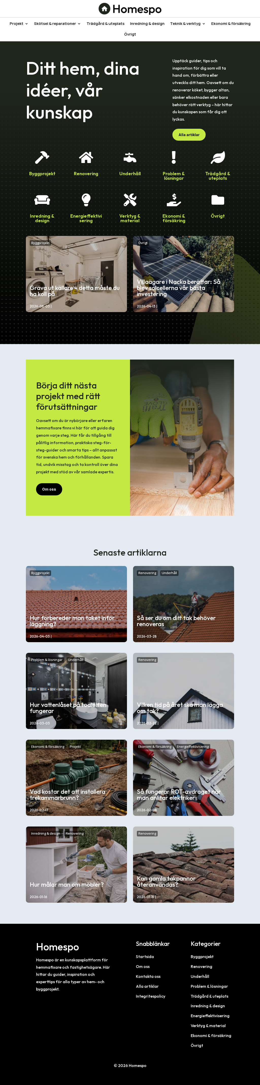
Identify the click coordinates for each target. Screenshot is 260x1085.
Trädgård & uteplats (105, 24)
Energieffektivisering (86, 218)
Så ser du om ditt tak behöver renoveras (176, 621)
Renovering (86, 173)
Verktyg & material (129, 218)
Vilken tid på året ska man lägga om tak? (180, 708)
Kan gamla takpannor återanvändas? (166, 881)
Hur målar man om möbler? (67, 884)
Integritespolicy (150, 996)
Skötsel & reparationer (55, 24)
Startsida (145, 956)
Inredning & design (147, 24)
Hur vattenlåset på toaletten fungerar (68, 708)
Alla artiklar (189, 135)
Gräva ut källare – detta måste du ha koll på (75, 291)
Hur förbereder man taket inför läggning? (72, 621)
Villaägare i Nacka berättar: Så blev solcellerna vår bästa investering (178, 288)
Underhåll (130, 173)
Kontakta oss (148, 976)
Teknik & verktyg (185, 24)
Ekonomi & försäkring (231, 24)
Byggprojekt (42, 173)
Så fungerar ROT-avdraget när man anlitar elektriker (179, 794)
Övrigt (130, 35)
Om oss (49, 489)
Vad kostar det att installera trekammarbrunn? (67, 794)
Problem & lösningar (174, 176)
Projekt (16, 24)
